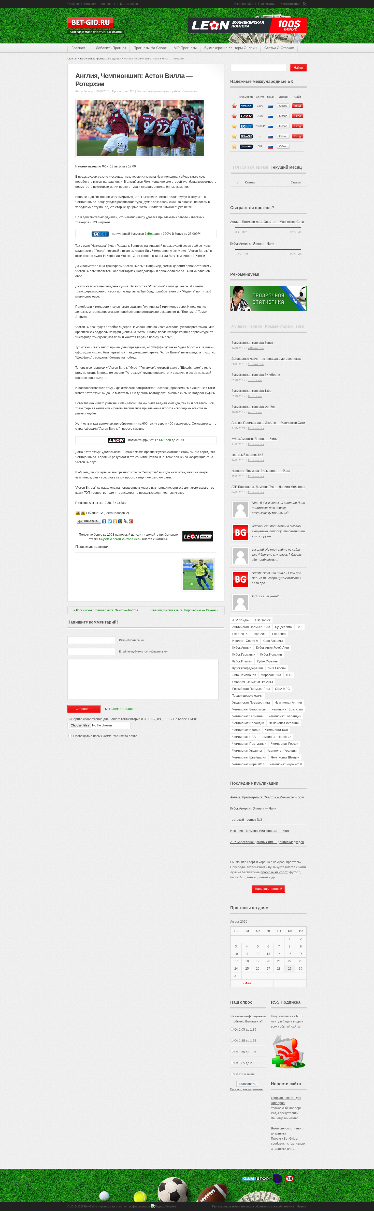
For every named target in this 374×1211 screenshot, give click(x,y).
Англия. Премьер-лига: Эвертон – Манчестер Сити (267, 222)
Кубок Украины (267, 661)
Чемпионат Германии (248, 716)
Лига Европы (277, 668)
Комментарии (290, 4)
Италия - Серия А (245, 641)
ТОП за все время (250, 167)
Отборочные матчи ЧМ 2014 (252, 682)
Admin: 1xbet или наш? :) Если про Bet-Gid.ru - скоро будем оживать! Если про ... (276, 578)
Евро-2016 (240, 634)
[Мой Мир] (120, 521)
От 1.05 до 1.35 (245, 1029)
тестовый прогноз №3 (247, 455)
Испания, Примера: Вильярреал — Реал (261, 471)
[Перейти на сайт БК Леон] (116, 440)
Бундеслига (283, 627)
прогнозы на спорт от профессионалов (124, 1206)
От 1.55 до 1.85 (245, 1052)
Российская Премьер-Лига (251, 689)
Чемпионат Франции (282, 750)
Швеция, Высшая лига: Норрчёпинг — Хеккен (183, 610)
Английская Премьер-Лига (251, 627)
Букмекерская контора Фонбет (254, 407)
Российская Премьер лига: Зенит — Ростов (107, 610)
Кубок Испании (271, 654)
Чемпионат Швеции (285, 757)
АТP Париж (262, 620)
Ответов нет (190, 91)
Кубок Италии (242, 661)
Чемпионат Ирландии (248, 723)
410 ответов (256, 348)
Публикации (267, 4)
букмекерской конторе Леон (121, 539)
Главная (72, 58)
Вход (297, 105)
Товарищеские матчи (247, 695)
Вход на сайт (243, 4)
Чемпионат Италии (246, 730)
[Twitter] (109, 521)
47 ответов (255, 412)
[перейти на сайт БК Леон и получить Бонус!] (197, 536)
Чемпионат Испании (284, 723)
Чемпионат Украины (247, 750)
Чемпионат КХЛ (276, 730)
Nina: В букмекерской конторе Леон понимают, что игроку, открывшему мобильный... (278, 508)
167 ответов (256, 364)
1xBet (149, 234)
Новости (90, 4)
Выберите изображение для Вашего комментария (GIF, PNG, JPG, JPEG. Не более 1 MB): (132, 719)
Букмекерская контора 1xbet (252, 391)
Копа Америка (273, 641)
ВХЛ (300, 627)
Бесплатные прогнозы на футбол (100, 58)
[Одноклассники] (115, 521)
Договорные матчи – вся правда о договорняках (266, 359)
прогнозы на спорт (150, 48)
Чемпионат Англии (288, 702)
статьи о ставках (279, 48)
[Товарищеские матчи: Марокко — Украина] (198, 590)
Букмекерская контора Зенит (252, 343)
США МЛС (282, 689)
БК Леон (165, 440)
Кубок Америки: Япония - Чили (252, 243)
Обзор (283, 105)
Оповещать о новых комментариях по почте (105, 736)
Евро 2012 (259, 634)
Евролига (279, 634)
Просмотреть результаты (246, 1089)
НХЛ (289, 675)
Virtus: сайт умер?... (266, 596)
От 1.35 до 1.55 (245, 1041)
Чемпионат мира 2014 (248, 764)
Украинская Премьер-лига (251, 702)
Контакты (108, 4)
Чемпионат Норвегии (276, 737)
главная (78, 48)
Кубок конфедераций (247, 668)
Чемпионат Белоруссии (249, 709)
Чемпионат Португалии (249, 744)
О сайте (73, 4)
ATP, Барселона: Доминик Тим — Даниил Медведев (268, 487)
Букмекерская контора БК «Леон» (256, 375)
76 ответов (255, 380)
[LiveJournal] (125, 521)
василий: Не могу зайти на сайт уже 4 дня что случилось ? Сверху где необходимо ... (276, 555)
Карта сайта (129, 4)
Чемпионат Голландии (284, 716)
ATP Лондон (241, 620)
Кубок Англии (241, 647)
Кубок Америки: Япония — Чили (255, 439)
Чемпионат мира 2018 (285, 764)
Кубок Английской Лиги (272, 647)
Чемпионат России (284, 744)
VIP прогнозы (185, 48)
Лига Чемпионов (244, 675)
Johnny (88, 91)
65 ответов (255, 396)
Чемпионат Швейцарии (249, 757)
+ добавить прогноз (109, 48)
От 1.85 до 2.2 (244, 1063)
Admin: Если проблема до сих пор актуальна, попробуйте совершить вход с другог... (278, 531)
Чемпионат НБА (244, 737)
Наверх (302, 1206)
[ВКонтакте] (104, 521)
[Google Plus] (131, 521)
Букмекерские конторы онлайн (230, 48)
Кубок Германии (243, 654)
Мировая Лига (271, 675)
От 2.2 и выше (244, 1074)
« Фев (247, 983)
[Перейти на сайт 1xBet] (100, 234)
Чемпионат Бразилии (287, 709)
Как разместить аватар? (122, 709)
